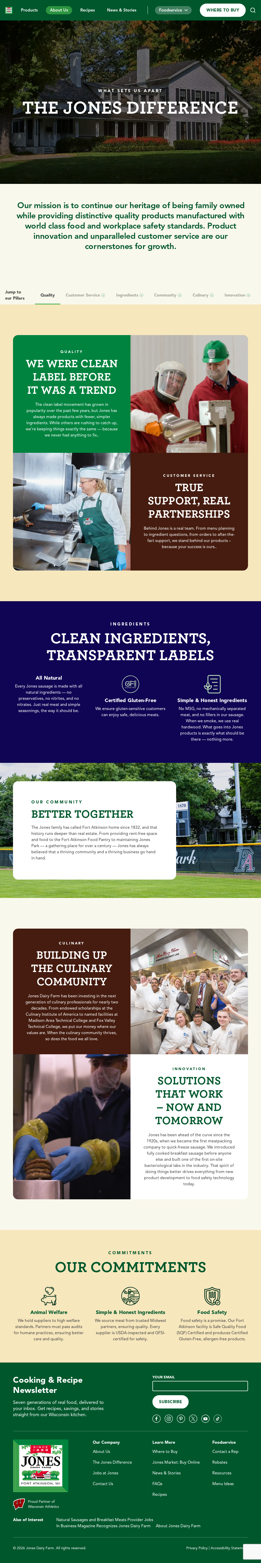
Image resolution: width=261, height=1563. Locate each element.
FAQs (157, 1483)
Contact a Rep (225, 1451)
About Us (59, 10)
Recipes (87, 10)
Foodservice (170, 10)
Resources (221, 1473)
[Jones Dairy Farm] (9, 10)
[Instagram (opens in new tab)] (169, 1419)
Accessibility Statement (229, 1548)
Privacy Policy (197, 1548)
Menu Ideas (223, 1483)
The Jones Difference (112, 1462)
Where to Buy (222, 10)
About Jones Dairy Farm (178, 1526)
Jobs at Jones (105, 1473)
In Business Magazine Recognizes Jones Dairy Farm (103, 1526)
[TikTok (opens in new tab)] (218, 1419)
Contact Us (103, 1483)
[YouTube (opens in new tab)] (205, 1419)
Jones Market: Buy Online (176, 1462)
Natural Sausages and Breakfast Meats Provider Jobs (104, 1519)
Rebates (219, 1462)
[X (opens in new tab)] (193, 1419)
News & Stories (121, 10)
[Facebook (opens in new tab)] (156, 1419)
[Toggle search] (253, 10)
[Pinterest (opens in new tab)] (181, 1419)
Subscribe (170, 1401)
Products (29, 10)
